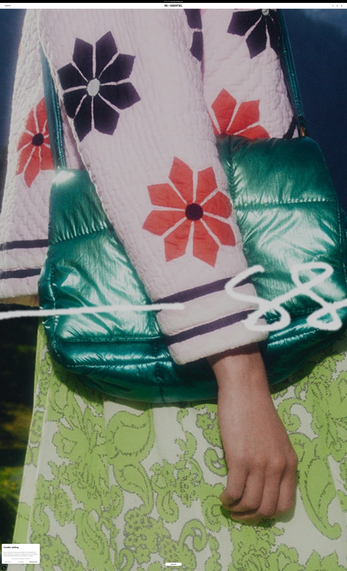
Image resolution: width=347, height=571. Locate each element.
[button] (4, 568)
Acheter (8, 6)
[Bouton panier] (341, 6)
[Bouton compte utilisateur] (337, 6)
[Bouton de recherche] (333, 6)
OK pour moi (33, 562)
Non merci (8, 562)
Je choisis (21, 562)
